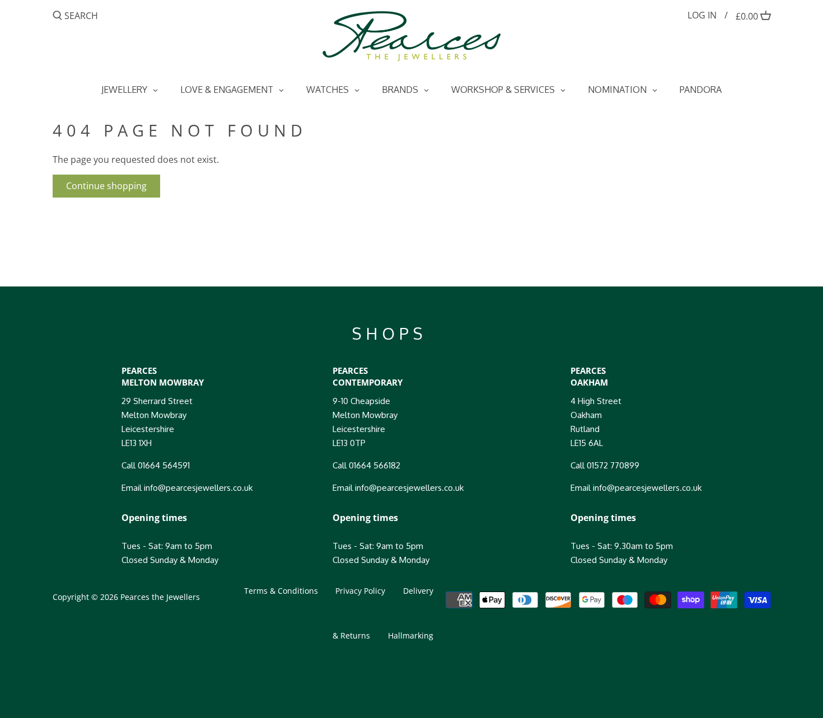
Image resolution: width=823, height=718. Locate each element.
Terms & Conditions (281, 590)
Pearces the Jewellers (160, 597)
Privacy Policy (360, 590)
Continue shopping (106, 186)
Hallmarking (410, 635)
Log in (702, 15)
